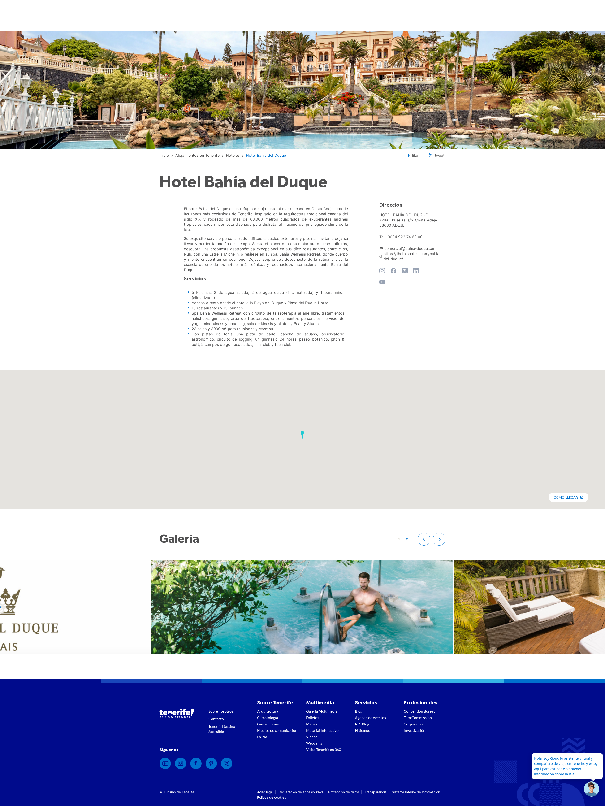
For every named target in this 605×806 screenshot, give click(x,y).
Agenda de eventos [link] (370, 717)
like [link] (415, 155)
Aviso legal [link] (265, 792)
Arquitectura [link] (267, 711)
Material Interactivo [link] (322, 730)
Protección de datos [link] (343, 792)
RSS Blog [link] (362, 724)
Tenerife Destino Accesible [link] (221, 729)
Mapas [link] (311, 724)
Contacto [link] (216, 718)
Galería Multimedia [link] (321, 711)
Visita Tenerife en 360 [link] (323, 749)
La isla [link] (262, 736)
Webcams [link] (314, 743)
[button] (302, 435)
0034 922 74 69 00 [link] (405, 236)
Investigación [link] (414, 730)
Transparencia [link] (376, 792)
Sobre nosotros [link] (220, 711)
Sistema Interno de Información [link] (416, 792)
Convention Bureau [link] (420, 711)
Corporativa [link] (414, 724)
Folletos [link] (312, 717)
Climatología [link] (267, 717)
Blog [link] (358, 711)
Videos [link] (311, 736)
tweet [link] (439, 155)
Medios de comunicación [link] (277, 730)
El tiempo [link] (362, 730)
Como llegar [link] (566, 497)
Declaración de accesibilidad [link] (301, 792)
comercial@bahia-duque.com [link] (410, 248)
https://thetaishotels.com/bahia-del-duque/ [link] (412, 256)
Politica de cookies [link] (271, 797)
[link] (164, 155)
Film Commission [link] (418, 717)
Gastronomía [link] (268, 724)
